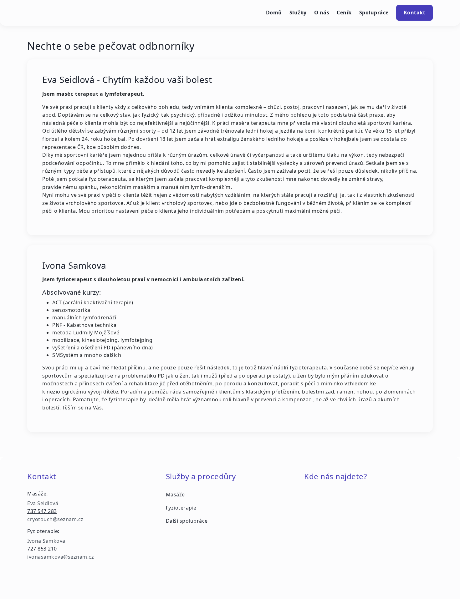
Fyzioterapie (181, 507)
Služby (298, 12)
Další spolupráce (187, 520)
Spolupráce (374, 12)
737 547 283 (42, 511)
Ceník (344, 12)
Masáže (175, 494)
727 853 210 (42, 548)
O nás (322, 12)
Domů (274, 12)
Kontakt (415, 12)
